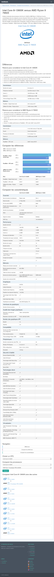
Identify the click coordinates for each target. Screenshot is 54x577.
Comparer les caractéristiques (27, 452)
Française (31, 564)
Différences (27, 446)
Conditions (4, 561)
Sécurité (4, 563)
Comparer (5, 471)
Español (31, 566)
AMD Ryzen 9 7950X (27, 44)
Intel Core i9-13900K (27, 25)
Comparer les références (27, 449)
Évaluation (32, 550)
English (31, 561)
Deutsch (31, 563)
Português (31, 568)
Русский (31, 570)
